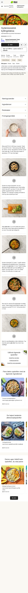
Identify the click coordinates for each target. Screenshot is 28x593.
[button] (14, 104)
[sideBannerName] (14, 86)
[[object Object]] (21, 44)
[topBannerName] (14, 11)
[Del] (25, 44)
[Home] (2, 6)
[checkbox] (1, 36)
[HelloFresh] (14, 2)
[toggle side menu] (2, 2)
